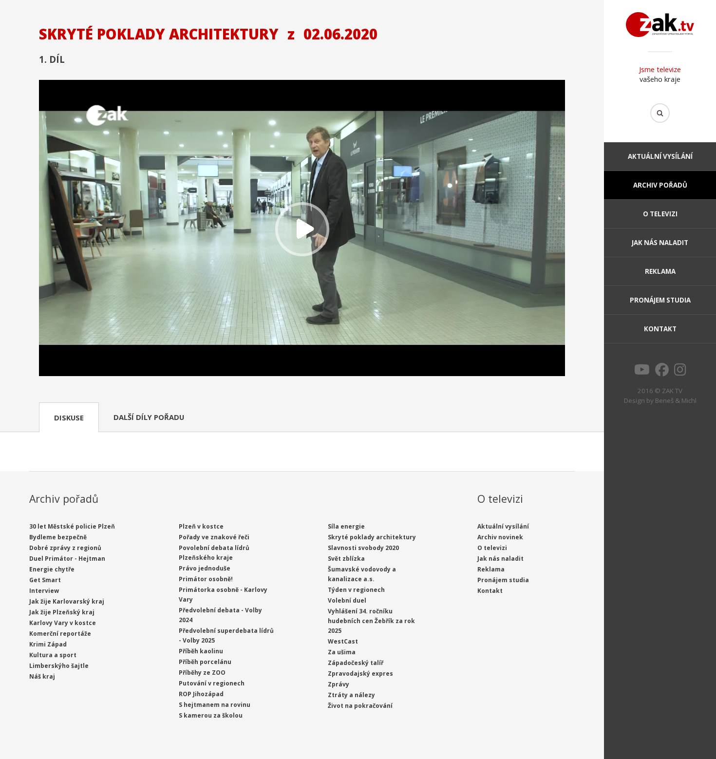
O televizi (660, 213)
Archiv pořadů (660, 185)
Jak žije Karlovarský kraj (66, 601)
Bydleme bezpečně (58, 537)
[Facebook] (662, 372)
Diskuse (69, 417)
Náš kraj (42, 676)
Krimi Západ (48, 644)
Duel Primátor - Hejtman (67, 558)
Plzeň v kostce (201, 526)
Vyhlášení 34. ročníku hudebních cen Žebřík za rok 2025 (371, 621)
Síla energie (346, 526)
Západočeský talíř (355, 663)
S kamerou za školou (211, 715)
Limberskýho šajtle (59, 666)
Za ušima (342, 652)
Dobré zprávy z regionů (65, 548)
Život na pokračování (360, 706)
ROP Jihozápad (201, 694)
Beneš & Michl (676, 400)
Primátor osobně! (206, 579)
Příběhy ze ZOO (202, 672)
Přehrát (302, 229)
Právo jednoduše (204, 568)
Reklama (660, 271)
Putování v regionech (212, 683)
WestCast (343, 641)
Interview (44, 591)
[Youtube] (642, 372)
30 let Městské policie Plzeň (72, 526)
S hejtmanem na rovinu (214, 705)
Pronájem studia (660, 300)
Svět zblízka (346, 558)
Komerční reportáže (60, 633)
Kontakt (660, 328)
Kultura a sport (52, 655)
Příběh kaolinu (201, 651)
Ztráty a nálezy (351, 695)
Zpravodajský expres (360, 673)
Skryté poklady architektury (372, 537)
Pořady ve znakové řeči (214, 537)
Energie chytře (52, 569)
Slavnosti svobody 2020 (363, 548)
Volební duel (347, 600)
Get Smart (45, 580)
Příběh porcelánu (205, 662)
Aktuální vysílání (660, 156)
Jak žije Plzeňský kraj (61, 612)
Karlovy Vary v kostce (62, 623)
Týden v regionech (356, 590)
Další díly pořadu (148, 417)
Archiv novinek (500, 537)
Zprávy (338, 684)
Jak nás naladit (660, 242)
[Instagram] (680, 372)
